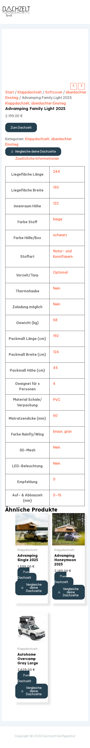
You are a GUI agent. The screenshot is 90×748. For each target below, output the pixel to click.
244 (56, 171)
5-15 (57, 495)
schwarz (60, 235)
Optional (60, 272)
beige (57, 219)
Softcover (53, 92)
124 (56, 352)
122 (56, 203)
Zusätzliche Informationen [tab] (37, 158)
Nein (56, 288)
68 (55, 320)
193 (56, 187)
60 (55, 415)
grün (68, 431)
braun (57, 431)
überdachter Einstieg (48, 103)
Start (9, 92)
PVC (56, 399)
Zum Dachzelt (21, 127)
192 (56, 336)
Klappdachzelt (29, 92)
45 (55, 368)
